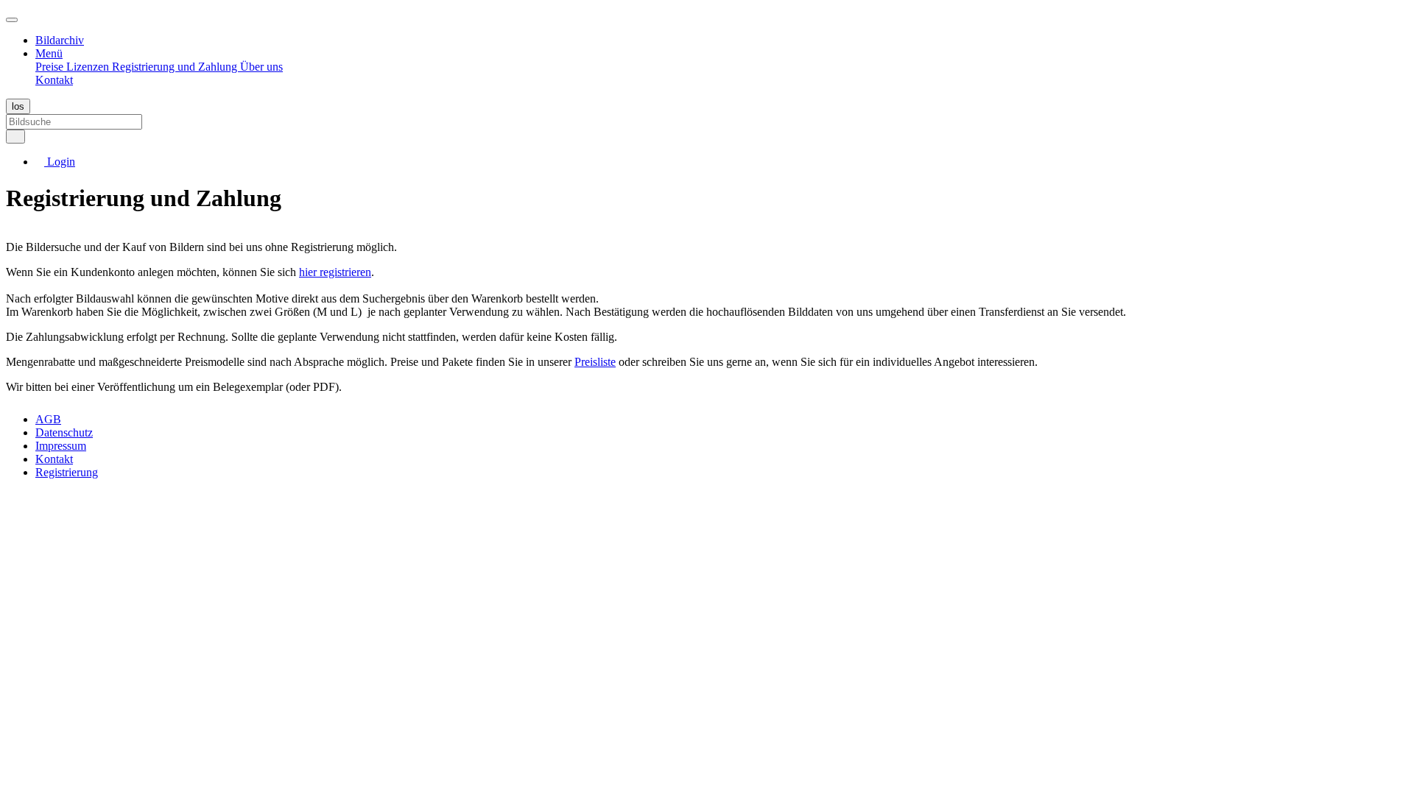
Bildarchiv (59, 40)
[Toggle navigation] (12, 20)
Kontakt (54, 80)
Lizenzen (89, 66)
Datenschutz (64, 432)
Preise (50, 66)
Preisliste (595, 362)
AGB (48, 419)
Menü (49, 53)
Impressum (60, 445)
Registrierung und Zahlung (176, 66)
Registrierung (66, 472)
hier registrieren (335, 272)
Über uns (261, 66)
